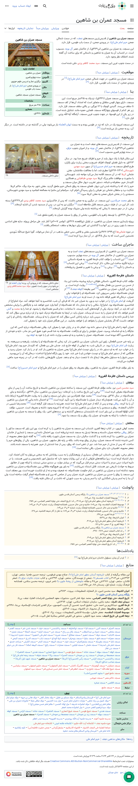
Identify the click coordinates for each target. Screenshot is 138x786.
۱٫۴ (111, 493)
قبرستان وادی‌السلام (84, 697)
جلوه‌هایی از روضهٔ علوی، (71, 581)
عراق (69, 148)
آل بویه (69, 49)
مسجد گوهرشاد (98, 666)
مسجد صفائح (74, 635)
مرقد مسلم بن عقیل (64, 697)
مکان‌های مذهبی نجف (113, 739)
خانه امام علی (105, 731)
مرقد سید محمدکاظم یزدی (18, 286)
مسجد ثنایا (115, 642)
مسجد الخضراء (23, 652)
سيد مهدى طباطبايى (86, 178)
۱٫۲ (117, 493)
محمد (17, 309)
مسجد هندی (38, 652)
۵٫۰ (122, 507)
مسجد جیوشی (96, 678)
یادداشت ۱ (91, 284)
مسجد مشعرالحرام (85, 642)
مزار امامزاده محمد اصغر (71, 707)
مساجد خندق (15, 642)
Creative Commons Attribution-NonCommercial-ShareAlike (81, 761)
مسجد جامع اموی (112, 673)
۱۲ (68, 288)
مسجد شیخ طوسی (73, 652)
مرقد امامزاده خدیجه (80, 704)
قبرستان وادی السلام (87, 731)
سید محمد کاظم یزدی (88, 63)
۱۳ (102, 391)
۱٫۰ (123, 493)
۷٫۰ (122, 513)
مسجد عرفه (101, 635)
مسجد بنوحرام (75, 638)
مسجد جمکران (113, 666)
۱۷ (38, 435)
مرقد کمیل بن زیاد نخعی (98, 701)
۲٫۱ (119, 497)
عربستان (127, 638)
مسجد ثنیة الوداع (59, 638)
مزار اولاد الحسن (62, 704)
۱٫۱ (120, 493)
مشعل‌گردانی (57, 728)
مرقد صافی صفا (37, 701)
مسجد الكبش (30, 642)
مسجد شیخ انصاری (54, 652)
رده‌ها (130, 739)
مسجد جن (55, 632)
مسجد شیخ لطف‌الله (111, 669)
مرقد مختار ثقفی (46, 697)
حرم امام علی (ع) (103, 697)
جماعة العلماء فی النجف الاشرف (96, 728)
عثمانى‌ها (121, 232)
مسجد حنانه (89, 652)
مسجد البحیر (18, 638)
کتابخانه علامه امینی (63, 723)
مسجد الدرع (31, 638)
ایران (127, 667)
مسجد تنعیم (88, 635)
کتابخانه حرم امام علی (42, 723)
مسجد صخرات (63, 645)
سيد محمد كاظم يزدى (35, 200)
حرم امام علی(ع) (19, 86)
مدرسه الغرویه (56, 719)
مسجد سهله (102, 652)
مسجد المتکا (30, 632)
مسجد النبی (101, 628)
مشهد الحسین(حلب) (93, 673)
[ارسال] (129, 777)
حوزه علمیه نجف (103, 723)
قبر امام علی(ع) (119, 345)
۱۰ (102, 266)
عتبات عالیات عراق (30, 578)
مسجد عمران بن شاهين (99, 494)
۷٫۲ (116, 513)
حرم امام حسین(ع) (103, 166)
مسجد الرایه (43, 632)
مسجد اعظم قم (77, 669)
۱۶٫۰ (122, 543)
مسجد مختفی (114, 632)
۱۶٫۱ (118, 543)
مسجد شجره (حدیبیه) (20, 635)
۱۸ (72, 465)
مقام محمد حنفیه (70, 731)
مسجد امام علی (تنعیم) (42, 635)
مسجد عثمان (91, 645)
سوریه (127, 673)
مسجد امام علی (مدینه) (109, 645)
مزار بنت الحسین (53, 701)
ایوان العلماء (65, 124)
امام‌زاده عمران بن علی (18, 701)
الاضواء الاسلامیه (73, 728)
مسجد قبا (89, 628)
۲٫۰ (122, 497)
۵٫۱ (119, 507)
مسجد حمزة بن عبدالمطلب (94, 632)
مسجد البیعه (56, 642)
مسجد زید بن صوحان (85, 655)
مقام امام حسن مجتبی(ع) (41, 704)
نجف (79, 38)
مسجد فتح (101, 638)
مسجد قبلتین (77, 645)
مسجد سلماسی (20, 666)
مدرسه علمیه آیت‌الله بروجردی (78, 719)
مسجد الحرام (114, 628)
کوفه (80, 289)
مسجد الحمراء (67, 655)
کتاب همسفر (102, 578)
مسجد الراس (97, 659)
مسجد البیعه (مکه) (34, 645)
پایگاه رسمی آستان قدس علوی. (114, 595)
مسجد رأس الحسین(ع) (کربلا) (75, 659)
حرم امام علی (92, 739)
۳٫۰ (122, 500)
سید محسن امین (125, 388)
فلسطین (127, 683)
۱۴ (94, 395)
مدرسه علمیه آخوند (102, 719)
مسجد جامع (107, 688)
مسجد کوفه (115, 652)
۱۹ (31, 477)
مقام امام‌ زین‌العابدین (101, 704)
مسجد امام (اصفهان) (58, 666)
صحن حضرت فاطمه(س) (38, 728)
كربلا (123, 174)
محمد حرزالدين (119, 200)
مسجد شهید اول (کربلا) (25, 659)
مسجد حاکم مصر (112, 678)
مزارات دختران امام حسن (74, 701)
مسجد (117, 688)
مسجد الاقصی (114, 683)
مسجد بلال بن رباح (71, 632)
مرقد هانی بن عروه (29, 697)
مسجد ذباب (44, 638)
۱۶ (28, 402)
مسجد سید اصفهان (32, 669)
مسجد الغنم (15, 628)
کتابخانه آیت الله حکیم (84, 723)
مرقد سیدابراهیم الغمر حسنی (98, 707)
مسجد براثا (54, 655)
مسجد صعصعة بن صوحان (108, 655)
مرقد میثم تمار (12, 697)
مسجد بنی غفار (111, 648)
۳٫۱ (119, 500)
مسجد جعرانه (114, 638)
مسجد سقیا (89, 638)
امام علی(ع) (117, 301)
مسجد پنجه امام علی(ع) (23, 655)
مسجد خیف (43, 628)
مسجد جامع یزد (93, 669)
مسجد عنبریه (60, 635)
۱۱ (75, 557)
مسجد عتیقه (41, 655)
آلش (9, 309)
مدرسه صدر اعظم (40, 719)
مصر (127, 678)
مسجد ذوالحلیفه (76, 628)
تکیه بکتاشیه (20, 728)
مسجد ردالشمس (58, 628)
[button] (132, 6)
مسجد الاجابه (114, 635)
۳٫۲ (115, 500)
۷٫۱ (119, 513)
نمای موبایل (113, 772)
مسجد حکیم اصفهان (38, 666)
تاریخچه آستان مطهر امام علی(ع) (87, 575)
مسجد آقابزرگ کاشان (79, 666)
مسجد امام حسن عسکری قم (55, 669)
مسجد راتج (50, 645)
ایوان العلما (17, 283)
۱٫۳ (114, 493)
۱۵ (51, 398)
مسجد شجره (17, 632)
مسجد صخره (99, 683)
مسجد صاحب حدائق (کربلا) (107, 662)
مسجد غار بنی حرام (15, 645)
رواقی (116, 404)
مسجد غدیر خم (29, 628)
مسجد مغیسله (102, 642)
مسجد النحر (43, 642)
